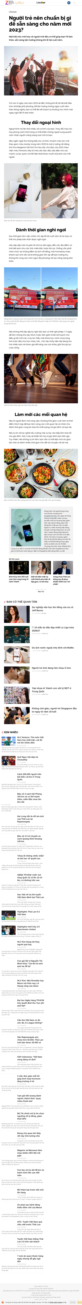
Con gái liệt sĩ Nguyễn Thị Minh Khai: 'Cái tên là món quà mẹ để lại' (30, 963)
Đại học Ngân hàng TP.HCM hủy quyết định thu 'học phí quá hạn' (30, 1003)
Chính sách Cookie (56, 1302)
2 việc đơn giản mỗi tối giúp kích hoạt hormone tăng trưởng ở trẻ (28, 1079)
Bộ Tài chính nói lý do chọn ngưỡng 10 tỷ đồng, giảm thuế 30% (30, 1116)
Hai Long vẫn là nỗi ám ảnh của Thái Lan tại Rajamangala (30, 819)
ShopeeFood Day (50, 516)
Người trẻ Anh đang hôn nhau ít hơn (51, 668)
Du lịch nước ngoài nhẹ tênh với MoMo (53, 648)
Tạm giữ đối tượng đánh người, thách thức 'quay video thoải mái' (29, 1098)
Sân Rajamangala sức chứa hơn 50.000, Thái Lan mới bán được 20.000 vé (30, 1040)
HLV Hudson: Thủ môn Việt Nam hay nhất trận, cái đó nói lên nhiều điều (30, 740)
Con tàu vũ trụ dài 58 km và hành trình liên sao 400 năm (30, 1173)
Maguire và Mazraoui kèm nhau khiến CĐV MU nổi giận (29, 1153)
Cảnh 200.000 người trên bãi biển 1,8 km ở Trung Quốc (29, 777)
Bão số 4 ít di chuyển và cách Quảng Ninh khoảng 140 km (29, 839)
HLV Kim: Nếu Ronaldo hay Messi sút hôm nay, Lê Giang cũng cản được (30, 983)
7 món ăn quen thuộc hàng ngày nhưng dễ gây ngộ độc (30, 1259)
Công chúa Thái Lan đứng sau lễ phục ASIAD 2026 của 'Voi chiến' (61, 580)
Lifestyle (13, 12)
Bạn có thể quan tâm (22, 601)
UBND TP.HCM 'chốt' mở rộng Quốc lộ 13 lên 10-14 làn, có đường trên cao (29, 877)
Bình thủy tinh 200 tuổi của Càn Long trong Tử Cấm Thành (18, 579)
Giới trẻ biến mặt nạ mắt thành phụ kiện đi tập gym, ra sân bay (40, 579)
